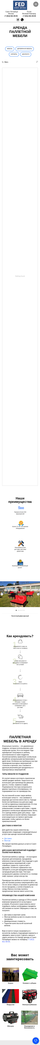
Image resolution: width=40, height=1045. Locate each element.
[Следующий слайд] (38, 594)
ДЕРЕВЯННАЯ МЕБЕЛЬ (24, 48)
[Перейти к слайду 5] (23, 610)
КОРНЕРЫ (14, 54)
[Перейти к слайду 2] (18, 610)
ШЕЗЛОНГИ (25, 54)
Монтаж (7, 841)
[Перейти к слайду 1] (16, 610)
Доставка (8, 838)
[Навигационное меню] (36, 4)
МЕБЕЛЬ (9, 48)
